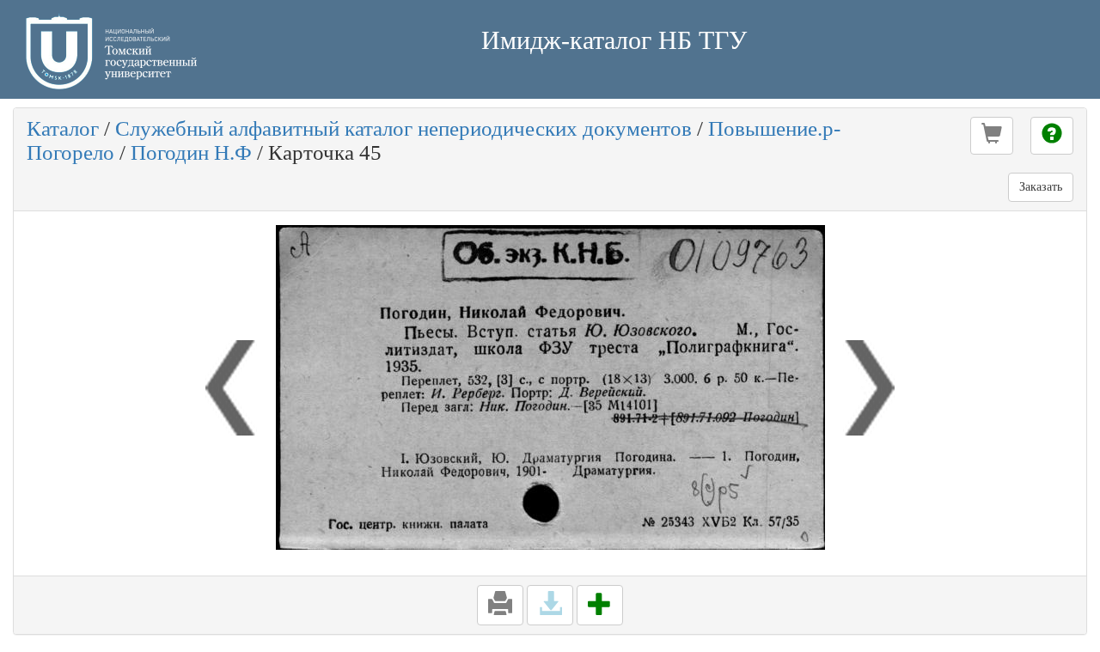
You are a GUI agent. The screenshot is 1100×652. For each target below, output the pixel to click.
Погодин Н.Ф (191, 152)
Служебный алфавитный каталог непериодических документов (403, 128)
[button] (991, 136)
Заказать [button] (1040, 186)
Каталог (63, 128)
